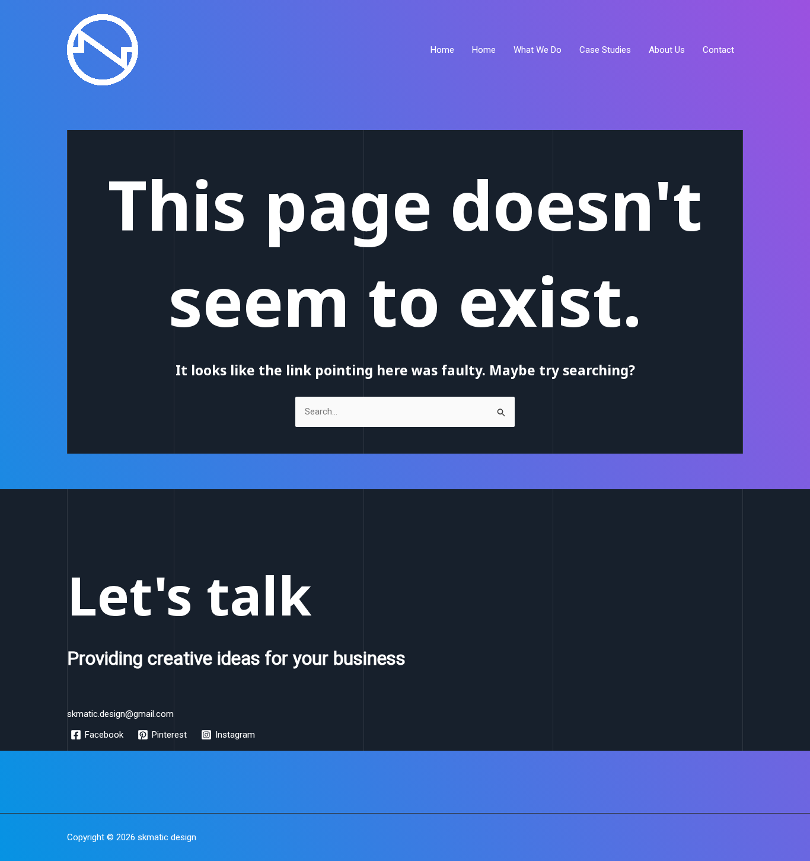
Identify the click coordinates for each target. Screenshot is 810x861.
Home (442, 49)
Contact (718, 49)
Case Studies (605, 49)
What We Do (538, 49)
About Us (667, 49)
